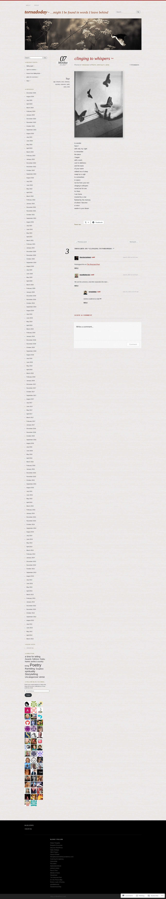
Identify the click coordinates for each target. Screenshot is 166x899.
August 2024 (30, 96)
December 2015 (31, 473)
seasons (63, 84)
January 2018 (30, 380)
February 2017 (30, 421)
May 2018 (29, 366)
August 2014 (30, 532)
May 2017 (29, 410)
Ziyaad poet (53, 875)
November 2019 (31, 299)
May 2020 (29, 277)
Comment (133, 344)
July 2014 (29, 535)
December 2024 (31, 93)
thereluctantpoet (85, 257)
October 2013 (30, 568)
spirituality (101, 65)
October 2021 (30, 214)
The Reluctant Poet (93, 264)
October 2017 (30, 391)
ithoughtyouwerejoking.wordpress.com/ (61, 856)
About (28, 5)
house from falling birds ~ (33, 73)
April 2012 (29, 635)
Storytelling (31, 674)
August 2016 (30, 443)
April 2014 (29, 546)
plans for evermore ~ (32, 77)
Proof (36, 5)
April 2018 (29, 369)
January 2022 (30, 203)
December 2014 (31, 517)
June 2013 (29, 583)
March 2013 (30, 594)
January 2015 (30, 513)
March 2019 (30, 329)
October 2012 (30, 613)
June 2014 (29, 539)
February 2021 (30, 244)
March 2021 (30, 240)
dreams (58, 81)
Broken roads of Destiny (57, 882)
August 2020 (30, 266)
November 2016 (31, 432)
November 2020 (31, 255)
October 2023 (30, 126)
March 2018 (30, 373)
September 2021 (31, 218)
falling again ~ (30, 66)
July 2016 (29, 447)
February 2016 (30, 465)
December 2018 (31, 340)
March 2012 (30, 639)
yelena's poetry (54, 868)
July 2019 (29, 314)
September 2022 (31, 174)
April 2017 (29, 414)
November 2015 (31, 476)
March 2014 (30, 550)
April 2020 (29, 281)
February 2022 (30, 200)
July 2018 (29, 358)
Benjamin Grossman (56, 845)
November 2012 (31, 609)
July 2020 (29, 270)
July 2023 (29, 137)
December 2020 (31, 251)
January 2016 (30, 469)
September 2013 (31, 572)
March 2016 (30, 461)
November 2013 (31, 565)
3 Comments (135, 65)
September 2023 (31, 129)
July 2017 (29, 402)
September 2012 (31, 616)
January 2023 (30, 159)
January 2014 (30, 557)
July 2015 (29, 491)
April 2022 (29, 192)
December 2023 (31, 118)
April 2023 (29, 148)
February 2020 (30, 288)
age (54, 81)
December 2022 (31, 163)
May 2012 (29, 631)
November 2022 (31, 166)
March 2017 (30, 417)
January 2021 (30, 248)
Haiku (42, 659)
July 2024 (29, 100)
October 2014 (30, 524)
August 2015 (30, 487)
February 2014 (30, 554)
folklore (35, 659)
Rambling (30, 668)
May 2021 (29, 233)
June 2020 (29, 273)
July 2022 (29, 181)
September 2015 (31, 484)
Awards (28, 659)
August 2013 (30, 576)
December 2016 (31, 428)
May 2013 (29, 587)
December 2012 (31, 605)
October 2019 (30, 303)
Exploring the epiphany (57, 859)
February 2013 (30, 598)
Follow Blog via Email (35, 682)
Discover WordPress (56, 847)
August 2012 (30, 620)
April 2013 (29, 591)
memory (67, 81)
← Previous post (81, 242)
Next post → (134, 242)
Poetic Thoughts (55, 843)
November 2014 (31, 521)
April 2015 (29, 502)
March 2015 (30, 506)
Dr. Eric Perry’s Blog (56, 879)
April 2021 (29, 236)
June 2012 (29, 627)
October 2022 (30, 170)
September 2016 (31, 439)
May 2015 (29, 498)
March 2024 (30, 107)
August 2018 (30, 355)
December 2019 (31, 295)
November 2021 (31, 211)
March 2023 (30, 152)
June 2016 (29, 450)
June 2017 (29, 406)
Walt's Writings (54, 850)
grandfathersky (85, 275)
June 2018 (29, 362)
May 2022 (29, 189)
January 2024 (30, 115)
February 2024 (30, 111)
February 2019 (30, 332)
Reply (76, 268)
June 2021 (29, 229)
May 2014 (29, 543)
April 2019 (29, 325)
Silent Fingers (54, 852)
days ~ (28, 80)
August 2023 (30, 133)
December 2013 (31, 561)
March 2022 (30, 196)
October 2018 (30, 347)
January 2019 (30, 336)
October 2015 (30, 480)
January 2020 (30, 292)
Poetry (93, 65)
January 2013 (30, 602)
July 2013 (29, 580)
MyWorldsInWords (55, 866)
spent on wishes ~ (31, 69)
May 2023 (29, 144)
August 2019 (30, 310)
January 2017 (30, 425)
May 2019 (29, 321)
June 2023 (29, 141)
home (27, 661)
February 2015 (30, 509)
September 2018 (31, 351)
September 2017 (31, 395)
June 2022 (29, 185)
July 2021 (29, 225)
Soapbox (40, 669)
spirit (68, 84)
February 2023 (30, 155)
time (68, 87)
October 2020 (30, 259)
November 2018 (31, 343)
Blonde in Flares (55, 873)
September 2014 (31, 528)
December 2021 (31, 207)
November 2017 (31, 388)
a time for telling (32, 656)
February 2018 (30, 377)
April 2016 (29, 458)
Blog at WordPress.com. (58, 896)
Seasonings (53, 861)
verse (107, 65)
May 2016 (29, 454)
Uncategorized (31, 677)
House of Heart (54, 854)
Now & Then (54, 870)
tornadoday (36, 11)
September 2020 (31, 262)
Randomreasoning (55, 886)
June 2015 (29, 495)
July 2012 (29, 624)
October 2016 (30, 436)
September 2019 (31, 307)
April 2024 (29, 104)
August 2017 (30, 399)
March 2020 (30, 284)
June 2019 (29, 318)
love (62, 81)
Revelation (53, 863)
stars (65, 87)
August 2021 (30, 222)
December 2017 (31, 384)
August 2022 (30, 177)
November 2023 (31, 122)
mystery (57, 84)
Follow (28, 695)
